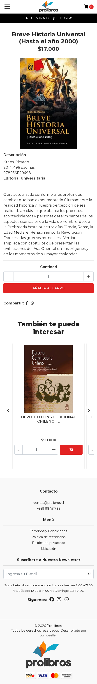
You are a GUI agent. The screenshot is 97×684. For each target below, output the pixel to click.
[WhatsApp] (66, 600)
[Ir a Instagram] (59, 600)
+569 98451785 (48, 509)
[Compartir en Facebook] (27, 303)
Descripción (14, 155)
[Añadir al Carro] (71, 450)
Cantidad (48, 267)
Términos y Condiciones (48, 531)
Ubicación (48, 549)
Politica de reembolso (48, 537)
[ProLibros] (48, 7)
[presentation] (7, 410)
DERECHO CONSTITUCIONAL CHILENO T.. (48, 419)
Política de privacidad (48, 543)
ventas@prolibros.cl (48, 503)
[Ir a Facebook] (51, 600)
